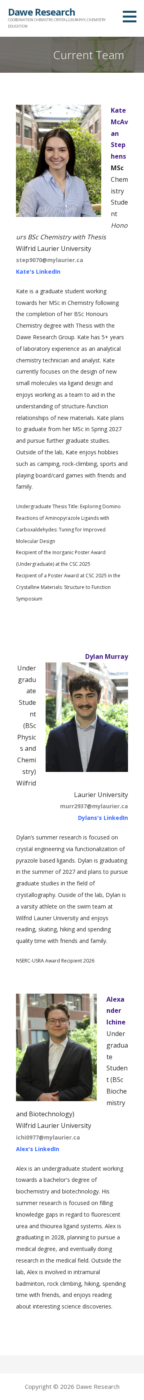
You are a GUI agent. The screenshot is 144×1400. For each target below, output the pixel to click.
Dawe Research (41, 11)
